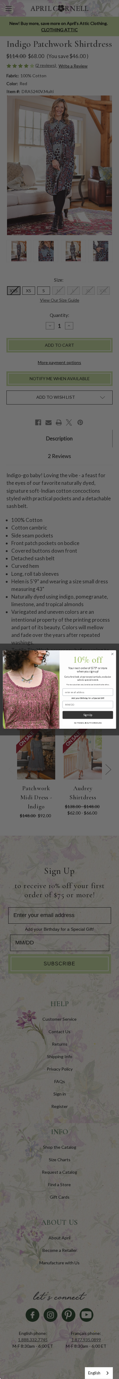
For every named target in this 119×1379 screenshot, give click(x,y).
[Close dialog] (112, 654)
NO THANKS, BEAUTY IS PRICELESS (88, 723)
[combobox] (99, 1373)
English (94, 1372)
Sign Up (88, 714)
